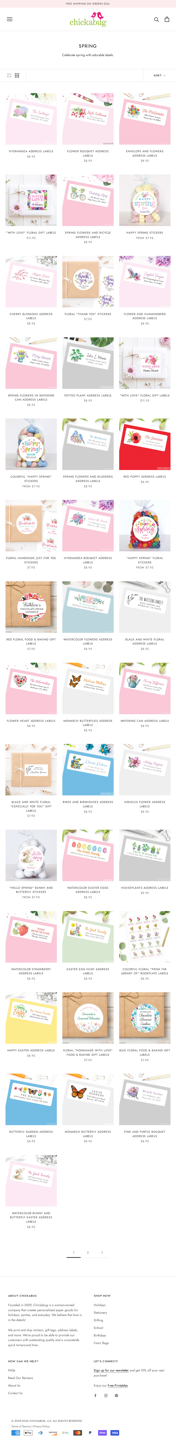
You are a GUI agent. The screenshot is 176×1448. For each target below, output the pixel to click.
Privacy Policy (41, 1426)
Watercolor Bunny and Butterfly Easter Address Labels (31, 1217)
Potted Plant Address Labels (88, 395)
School (98, 1327)
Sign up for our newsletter (111, 1370)
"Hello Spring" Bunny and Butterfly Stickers (31, 890)
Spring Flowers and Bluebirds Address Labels (88, 479)
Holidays (100, 1305)
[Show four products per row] (17, 75)
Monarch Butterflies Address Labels (88, 723)
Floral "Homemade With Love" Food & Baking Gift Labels (88, 1052)
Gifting (98, 1320)
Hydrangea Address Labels (31, 151)
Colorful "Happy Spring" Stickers (31, 479)
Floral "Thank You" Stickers (88, 314)
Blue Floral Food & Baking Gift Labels (144, 1052)
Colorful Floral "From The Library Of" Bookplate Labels (145, 971)
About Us (14, 1385)
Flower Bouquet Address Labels (88, 153)
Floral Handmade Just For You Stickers (31, 560)
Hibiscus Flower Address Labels (144, 804)
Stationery (100, 1312)
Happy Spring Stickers (144, 233)
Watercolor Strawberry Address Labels (31, 971)
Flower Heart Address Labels (31, 721)
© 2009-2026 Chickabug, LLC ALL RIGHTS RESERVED (46, 1421)
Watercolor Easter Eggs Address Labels (87, 890)
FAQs (11, 1370)
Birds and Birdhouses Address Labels (88, 804)
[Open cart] (167, 19)
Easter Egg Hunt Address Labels (88, 971)
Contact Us (15, 1393)
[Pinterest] (116, 1395)
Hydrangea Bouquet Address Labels (88, 560)
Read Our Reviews (20, 1378)
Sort (158, 75)
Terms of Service (21, 1426)
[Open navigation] (9, 19)
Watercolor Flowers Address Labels (88, 641)
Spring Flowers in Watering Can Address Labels (31, 397)
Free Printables (118, 1385)
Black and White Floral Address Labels (144, 641)
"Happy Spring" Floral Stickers (144, 560)
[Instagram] (105, 1395)
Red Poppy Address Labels (145, 477)
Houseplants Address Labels (144, 888)
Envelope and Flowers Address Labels (145, 153)
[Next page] (102, 1252)
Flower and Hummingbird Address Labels (145, 316)
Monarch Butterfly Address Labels (88, 1134)
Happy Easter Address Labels (31, 1050)
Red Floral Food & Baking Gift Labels (31, 641)
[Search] (156, 19)
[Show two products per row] (9, 75)
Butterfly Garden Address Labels (31, 1134)
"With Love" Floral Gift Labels (31, 233)
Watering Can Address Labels (145, 721)
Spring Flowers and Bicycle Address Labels (88, 235)
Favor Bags (101, 1343)
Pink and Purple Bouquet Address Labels (144, 1134)
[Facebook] (95, 1395)
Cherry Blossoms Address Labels (31, 316)
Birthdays (100, 1335)
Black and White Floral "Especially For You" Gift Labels (31, 806)
